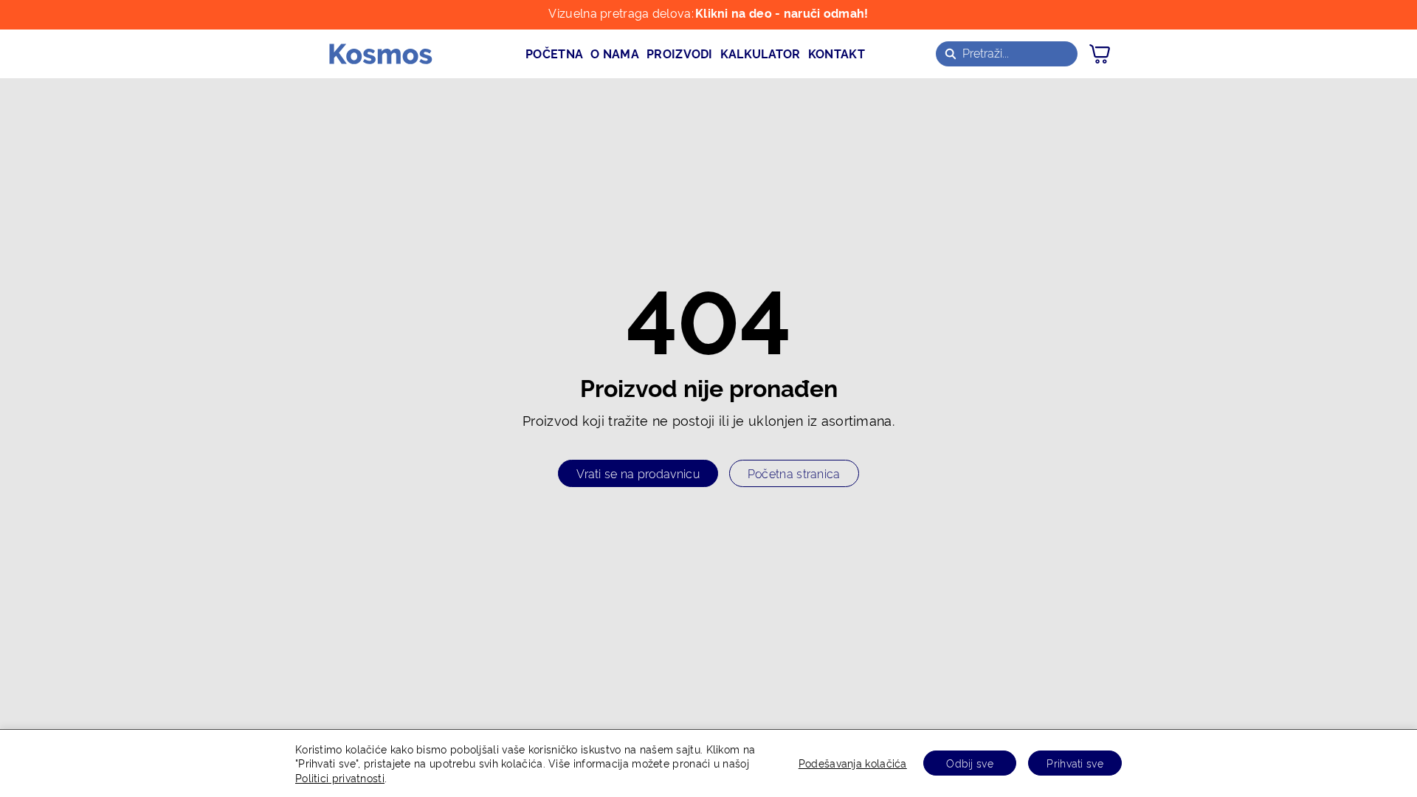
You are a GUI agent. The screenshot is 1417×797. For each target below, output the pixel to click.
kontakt (836, 53)
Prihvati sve (1075, 763)
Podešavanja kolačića (853, 763)
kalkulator (760, 53)
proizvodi (680, 53)
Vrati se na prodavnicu (638, 473)
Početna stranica (794, 473)
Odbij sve (969, 763)
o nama (614, 53)
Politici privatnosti (340, 777)
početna (554, 53)
